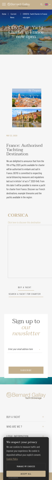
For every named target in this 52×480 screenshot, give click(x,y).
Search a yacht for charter (25, 294)
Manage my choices (26, 466)
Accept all (26, 473)
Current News (13, 16)
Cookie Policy (12, 458)
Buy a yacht (24, 287)
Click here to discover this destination (24, 222)
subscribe (26, 370)
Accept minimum (13, 477)
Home (4, 14)
